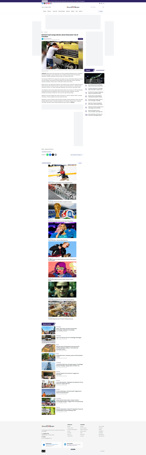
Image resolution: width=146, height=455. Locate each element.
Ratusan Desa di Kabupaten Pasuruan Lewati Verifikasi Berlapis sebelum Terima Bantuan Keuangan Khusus (67, 348)
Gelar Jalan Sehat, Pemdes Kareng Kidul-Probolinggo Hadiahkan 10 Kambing (66, 329)
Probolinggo (58, 326)
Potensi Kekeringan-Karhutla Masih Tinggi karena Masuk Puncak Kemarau (68, 391)
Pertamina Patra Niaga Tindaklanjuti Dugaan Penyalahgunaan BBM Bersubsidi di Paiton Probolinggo (95, 93)
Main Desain (101, 434)
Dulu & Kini (55, 11)
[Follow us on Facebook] (42, 3)
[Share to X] (53, 155)
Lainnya (80, 11)
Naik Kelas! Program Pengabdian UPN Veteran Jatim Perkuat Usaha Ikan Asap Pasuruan (95, 104)
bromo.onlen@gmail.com (47, 438)
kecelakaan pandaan (46, 151)
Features (68, 11)
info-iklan (69, 432)
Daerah (49, 11)
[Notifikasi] (102, 3)
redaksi (68, 426)
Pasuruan (58, 371)
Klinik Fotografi (83, 431)
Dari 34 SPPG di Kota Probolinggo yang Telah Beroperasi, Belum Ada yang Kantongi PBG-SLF (95, 86)
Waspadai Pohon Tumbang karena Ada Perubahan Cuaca (69, 356)
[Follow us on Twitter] (45, 3)
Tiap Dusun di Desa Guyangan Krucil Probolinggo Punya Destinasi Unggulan (95, 108)
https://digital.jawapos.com (72, 445)
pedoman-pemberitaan (72, 429)
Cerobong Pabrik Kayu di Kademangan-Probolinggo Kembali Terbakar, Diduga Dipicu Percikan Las (69, 365)
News (81, 432)
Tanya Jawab (101, 426)
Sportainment (101, 436)
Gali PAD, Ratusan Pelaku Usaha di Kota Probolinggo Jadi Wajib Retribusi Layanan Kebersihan (95, 100)
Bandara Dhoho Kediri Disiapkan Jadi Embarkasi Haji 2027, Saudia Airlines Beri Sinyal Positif (95, 97)
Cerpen (44, 11)
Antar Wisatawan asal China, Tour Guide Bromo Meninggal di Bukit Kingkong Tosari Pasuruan (95, 115)
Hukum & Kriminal (83, 429)
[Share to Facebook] (50, 155)
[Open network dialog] (100, 3)
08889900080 (44, 435)
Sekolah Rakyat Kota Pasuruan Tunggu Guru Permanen (67, 374)
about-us (69, 434)
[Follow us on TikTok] (51, 3)
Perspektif (101, 432)
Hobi (77, 11)
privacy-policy (70, 428)
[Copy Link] (56, 155)
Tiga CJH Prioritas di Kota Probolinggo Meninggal (68, 337)
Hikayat (72, 11)
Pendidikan (101, 431)
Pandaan (46, 32)
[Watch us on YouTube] (49, 3)
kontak (68, 431)
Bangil (57, 344)
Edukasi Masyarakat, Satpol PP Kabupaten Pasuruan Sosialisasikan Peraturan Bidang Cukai (69, 409)
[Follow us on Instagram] (47, 3)
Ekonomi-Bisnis (62, 11)
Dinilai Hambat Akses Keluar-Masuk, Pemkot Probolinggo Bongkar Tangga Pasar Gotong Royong (69, 400)
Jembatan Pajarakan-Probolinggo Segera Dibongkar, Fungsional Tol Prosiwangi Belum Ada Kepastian (95, 89)
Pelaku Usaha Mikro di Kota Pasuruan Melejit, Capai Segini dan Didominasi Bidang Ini (95, 111)
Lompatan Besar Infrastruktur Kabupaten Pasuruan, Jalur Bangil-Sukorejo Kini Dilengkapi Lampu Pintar (94, 81)
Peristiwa (100, 428)
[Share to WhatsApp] (47, 155)
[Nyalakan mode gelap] (104, 3)
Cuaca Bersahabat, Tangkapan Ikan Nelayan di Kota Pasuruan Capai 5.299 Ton (69, 383)
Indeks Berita (69, 436)
